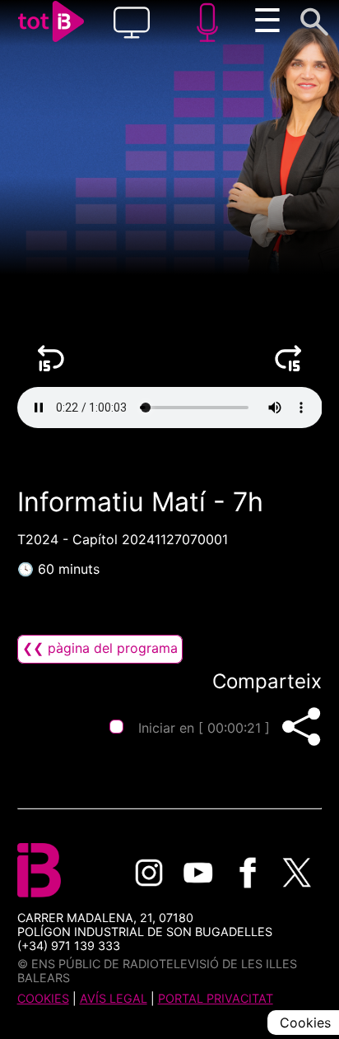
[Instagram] (148, 872)
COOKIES (43, 998)
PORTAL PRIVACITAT (215, 998)
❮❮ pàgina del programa (100, 648)
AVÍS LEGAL (113, 998)
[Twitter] (297, 872)
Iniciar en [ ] (203, 728)
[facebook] (247, 872)
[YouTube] (198, 872)
